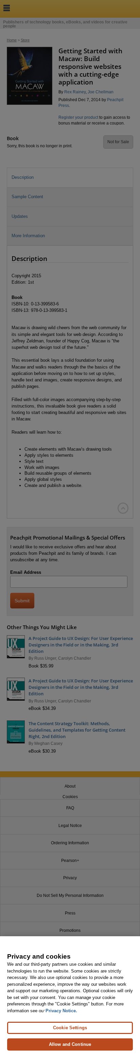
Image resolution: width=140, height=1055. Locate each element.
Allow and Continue (70, 1044)
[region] (70, 995)
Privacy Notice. (61, 1010)
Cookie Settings (70, 1027)
